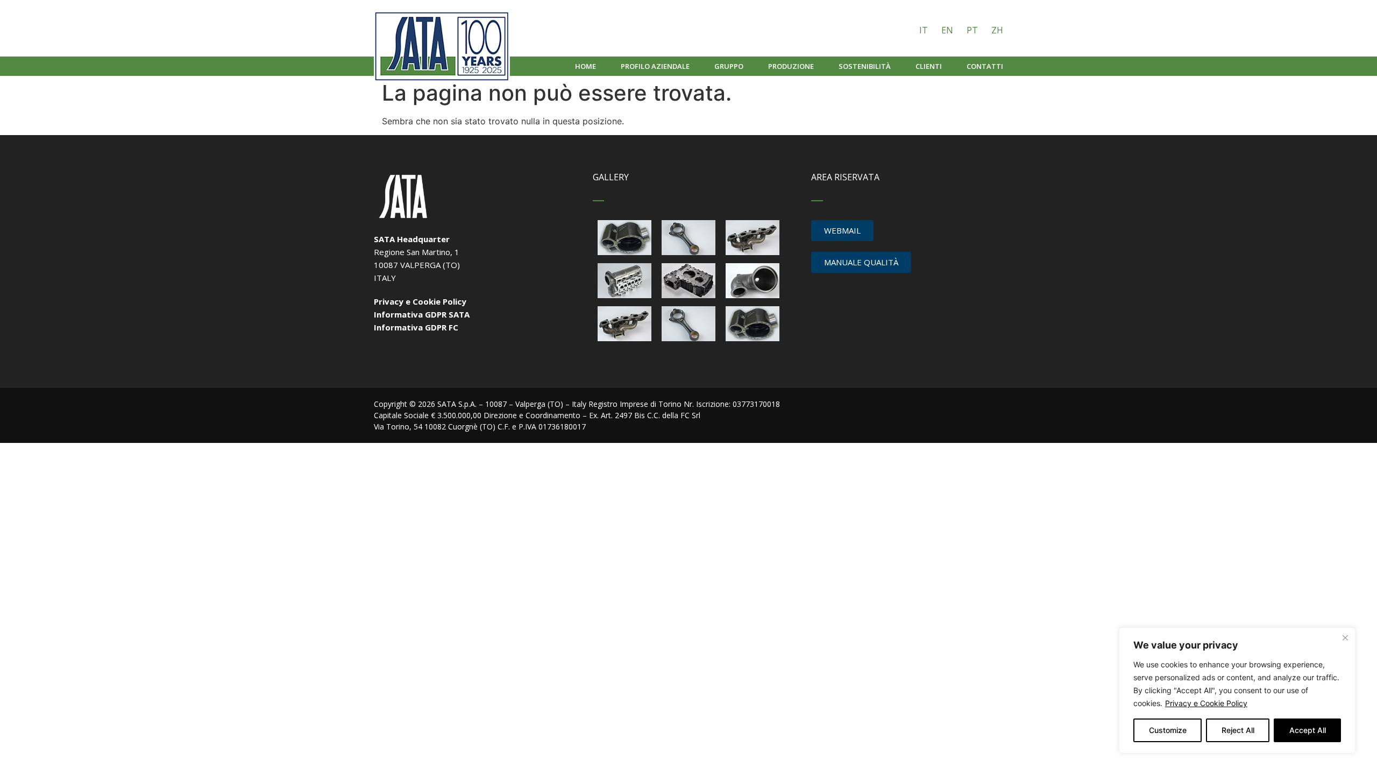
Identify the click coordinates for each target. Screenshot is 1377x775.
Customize (1168, 730)
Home (585, 66)
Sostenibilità (865, 66)
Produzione (791, 66)
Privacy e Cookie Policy (1206, 703)
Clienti (928, 66)
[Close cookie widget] (1345, 637)
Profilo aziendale (655, 66)
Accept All (1307, 730)
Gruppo (728, 66)
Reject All (1238, 730)
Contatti (985, 66)
